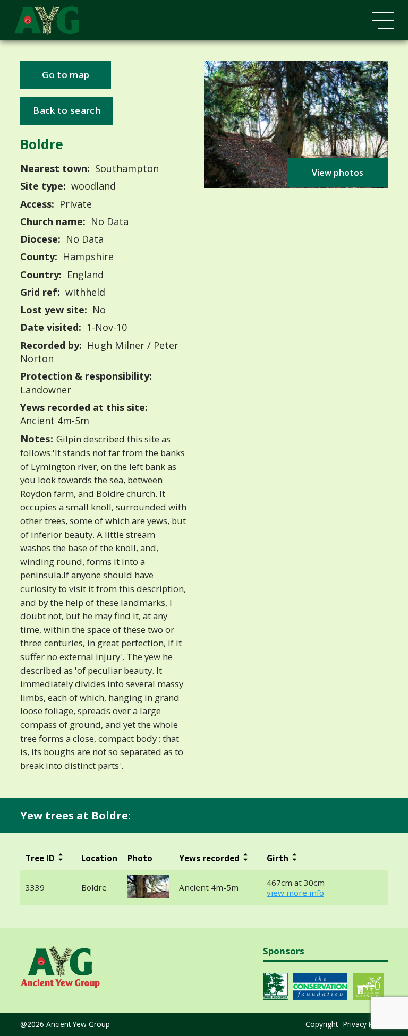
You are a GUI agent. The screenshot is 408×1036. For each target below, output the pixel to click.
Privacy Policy (365, 1024)
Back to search (66, 110)
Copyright (321, 1024)
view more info (295, 893)
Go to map (65, 75)
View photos (337, 172)
